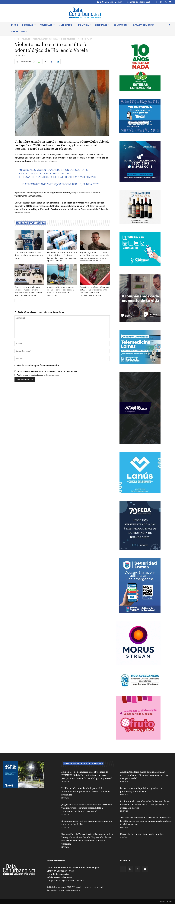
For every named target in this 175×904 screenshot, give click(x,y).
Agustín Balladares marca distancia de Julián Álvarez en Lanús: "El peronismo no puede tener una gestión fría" (144, 775)
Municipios (65, 25)
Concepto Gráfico (165, 901)
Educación (120, 25)
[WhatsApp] (39, 61)
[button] (169, 25)
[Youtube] (170, 2)
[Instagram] (161, 2)
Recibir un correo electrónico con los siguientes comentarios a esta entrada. (47, 371)
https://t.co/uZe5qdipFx (36, 177)
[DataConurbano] (87, 13)
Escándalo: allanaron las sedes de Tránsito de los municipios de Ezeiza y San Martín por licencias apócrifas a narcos (145, 804)
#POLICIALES (27, 169)
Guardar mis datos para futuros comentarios (38, 365)
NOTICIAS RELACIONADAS (31, 223)
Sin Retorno (19, 31)
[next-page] (20, 300)
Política (83, 25)
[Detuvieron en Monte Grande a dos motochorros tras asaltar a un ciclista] (29, 240)
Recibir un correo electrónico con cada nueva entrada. (38, 375)
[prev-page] (16, 300)
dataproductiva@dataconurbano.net (65, 880)
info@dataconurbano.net (59, 877)
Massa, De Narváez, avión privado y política (142, 834)
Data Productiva (143, 25)
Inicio (14, 25)
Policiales (46, 25)
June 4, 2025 (91, 184)
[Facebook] (157, 2)
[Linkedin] (58, 61)
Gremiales (101, 25)
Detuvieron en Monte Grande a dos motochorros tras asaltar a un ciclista (29, 255)
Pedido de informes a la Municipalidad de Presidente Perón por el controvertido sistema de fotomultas (85, 791)
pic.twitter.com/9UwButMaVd (74, 177)
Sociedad (27, 25)
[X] (166, 2)
